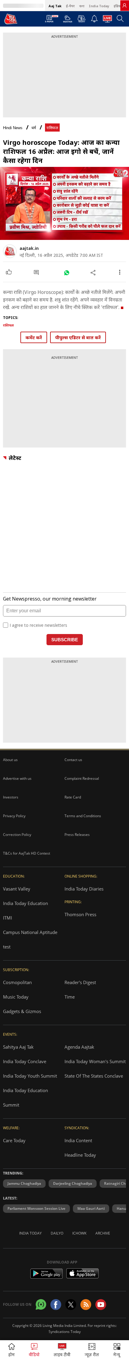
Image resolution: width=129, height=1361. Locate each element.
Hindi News (12, 128)
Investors (10, 797)
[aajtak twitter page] (70, 1304)
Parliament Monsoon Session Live (36, 1208)
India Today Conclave (24, 1061)
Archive (102, 1233)
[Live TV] (107, 20)
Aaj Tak (55, 6)
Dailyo (57, 1233)
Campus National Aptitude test (30, 939)
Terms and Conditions (82, 815)
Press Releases (77, 834)
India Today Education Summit (25, 1097)
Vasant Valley (16, 889)
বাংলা (81, 6)
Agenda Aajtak (79, 1047)
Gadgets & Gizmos (22, 1011)
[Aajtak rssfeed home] (85, 1304)
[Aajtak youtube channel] (100, 1304)
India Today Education (25, 903)
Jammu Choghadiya (24, 1183)
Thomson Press (80, 914)
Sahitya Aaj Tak (18, 1047)
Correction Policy (17, 834)
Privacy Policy (14, 815)
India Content (78, 1140)
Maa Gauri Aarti (91, 1208)
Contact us (73, 759)
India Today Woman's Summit (95, 1061)
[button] (117, 1350)
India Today (99, 6)
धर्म (34, 128)
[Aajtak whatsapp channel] (41, 1304)
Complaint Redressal (81, 778)
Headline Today (80, 1155)
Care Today (14, 1140)
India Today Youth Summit (30, 1076)
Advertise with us (17, 778)
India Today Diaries (84, 889)
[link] (124, 5)
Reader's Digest (80, 982)
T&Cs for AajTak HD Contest (26, 853)
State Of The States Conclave (93, 1076)
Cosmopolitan (17, 982)
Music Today (15, 997)
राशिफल (52, 128)
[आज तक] (11, 18)
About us (10, 759)
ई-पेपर (70, 6)
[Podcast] (81, 18)
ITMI (7, 918)
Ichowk (79, 1233)
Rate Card (72, 797)
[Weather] (67, 20)
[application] (64, 203)
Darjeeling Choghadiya (72, 1183)
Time (69, 997)
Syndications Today (65, 1331)
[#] (66, 272)
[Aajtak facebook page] (55, 1304)
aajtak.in (29, 248)
